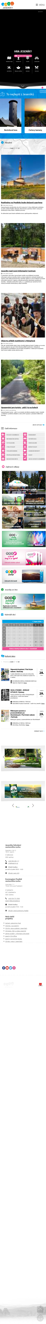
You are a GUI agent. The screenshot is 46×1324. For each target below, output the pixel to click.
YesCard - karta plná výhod (13, 923)
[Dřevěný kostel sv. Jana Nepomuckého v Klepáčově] (35, 115)
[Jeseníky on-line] (23, 602)
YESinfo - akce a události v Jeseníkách (16, 928)
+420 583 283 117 (13, 861)
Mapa (25, 683)
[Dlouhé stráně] (23, 791)
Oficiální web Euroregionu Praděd (18, 911)
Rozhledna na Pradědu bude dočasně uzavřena (21, 202)
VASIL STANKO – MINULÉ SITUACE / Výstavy (19, 691)
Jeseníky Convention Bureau (13, 939)
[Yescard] (24, 557)
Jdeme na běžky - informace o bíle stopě (17, 934)
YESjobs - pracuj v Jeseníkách (13, 941)
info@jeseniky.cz (13, 863)
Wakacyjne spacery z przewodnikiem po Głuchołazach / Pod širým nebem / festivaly (22, 714)
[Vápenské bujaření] (5, 680)
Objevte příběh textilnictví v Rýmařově (18, 340)
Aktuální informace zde (24, 56)
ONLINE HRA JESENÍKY (13, 503)
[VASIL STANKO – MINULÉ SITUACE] (5, 700)
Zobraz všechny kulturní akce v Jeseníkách (23, 649)
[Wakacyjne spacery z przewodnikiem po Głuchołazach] (5, 721)
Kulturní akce (10, 656)
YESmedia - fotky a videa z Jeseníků (15, 931)
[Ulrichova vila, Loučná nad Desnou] (23, 758)
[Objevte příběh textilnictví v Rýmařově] (23, 315)
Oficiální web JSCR (13, 873)
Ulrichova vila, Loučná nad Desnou (23, 765)
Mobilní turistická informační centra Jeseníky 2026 (24, 490)
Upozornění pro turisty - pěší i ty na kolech (19, 407)
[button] (40, 5)
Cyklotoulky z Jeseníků (34, 525)
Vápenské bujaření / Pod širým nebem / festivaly (21, 670)
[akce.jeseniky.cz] (24, 539)
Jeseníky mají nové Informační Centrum (18, 271)
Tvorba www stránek (40, 984)
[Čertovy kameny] (10, 115)
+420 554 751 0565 (14, 898)
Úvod (7, 5)
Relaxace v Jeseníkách (13, 514)
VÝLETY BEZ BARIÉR (13, 526)
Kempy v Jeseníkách (34, 515)
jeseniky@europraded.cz (12, 901)
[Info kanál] (24, 576)
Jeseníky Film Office (11, 936)
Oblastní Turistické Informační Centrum (35, 502)
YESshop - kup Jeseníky (12, 926)
